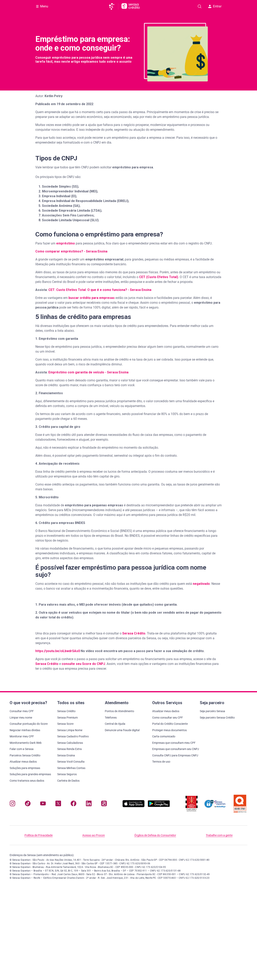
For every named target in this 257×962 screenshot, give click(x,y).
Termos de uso (161, 761)
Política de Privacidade (38, 835)
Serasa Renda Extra (69, 749)
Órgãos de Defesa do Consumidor (155, 835)
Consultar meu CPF (22, 711)
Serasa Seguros (67, 774)
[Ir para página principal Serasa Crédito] (130, 6)
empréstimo (66, 243)
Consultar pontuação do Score (29, 723)
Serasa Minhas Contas (71, 768)
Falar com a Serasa (22, 749)
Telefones (111, 717)
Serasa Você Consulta (71, 761)
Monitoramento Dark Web (26, 742)
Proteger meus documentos (169, 730)
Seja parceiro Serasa (212, 711)
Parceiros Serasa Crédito (25, 755)
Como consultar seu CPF (167, 717)
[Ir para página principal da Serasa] (113, 6)
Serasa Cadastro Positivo (73, 736)
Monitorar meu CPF (22, 736)
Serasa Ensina (66, 755)
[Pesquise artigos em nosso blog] (199, 6)
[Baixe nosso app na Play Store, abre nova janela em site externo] (159, 806)
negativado (201, 584)
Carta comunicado (163, 736)
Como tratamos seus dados (27, 780)
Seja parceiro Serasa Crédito (217, 717)
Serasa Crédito (133, 633)
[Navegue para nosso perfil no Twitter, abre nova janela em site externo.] (58, 804)
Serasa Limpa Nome (69, 730)
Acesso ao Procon (93, 835)
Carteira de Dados (68, 780)
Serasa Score (65, 723)
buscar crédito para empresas (91, 298)
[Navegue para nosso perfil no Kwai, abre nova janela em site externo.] (104, 804)
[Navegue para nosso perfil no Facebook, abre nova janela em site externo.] (73, 804)
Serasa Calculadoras (70, 742)
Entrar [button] (217, 6)
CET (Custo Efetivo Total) (158, 277)
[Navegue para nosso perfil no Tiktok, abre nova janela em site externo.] (28, 804)
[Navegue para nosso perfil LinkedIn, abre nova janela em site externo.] (89, 804)
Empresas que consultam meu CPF (174, 742)
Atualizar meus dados (23, 761)
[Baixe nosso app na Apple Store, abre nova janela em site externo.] (133, 806)
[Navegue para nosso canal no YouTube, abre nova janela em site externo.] (43, 804)
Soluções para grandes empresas (30, 774)
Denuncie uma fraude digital (122, 730)
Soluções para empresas (25, 768)
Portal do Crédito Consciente (170, 723)
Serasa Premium (67, 717)
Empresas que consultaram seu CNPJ (175, 749)
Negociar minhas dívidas (25, 730)
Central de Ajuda (115, 723)
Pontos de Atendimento (119, 711)
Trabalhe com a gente (219, 835)
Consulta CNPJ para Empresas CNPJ (175, 755)
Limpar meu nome (21, 717)
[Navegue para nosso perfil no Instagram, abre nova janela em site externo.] (12, 804)
